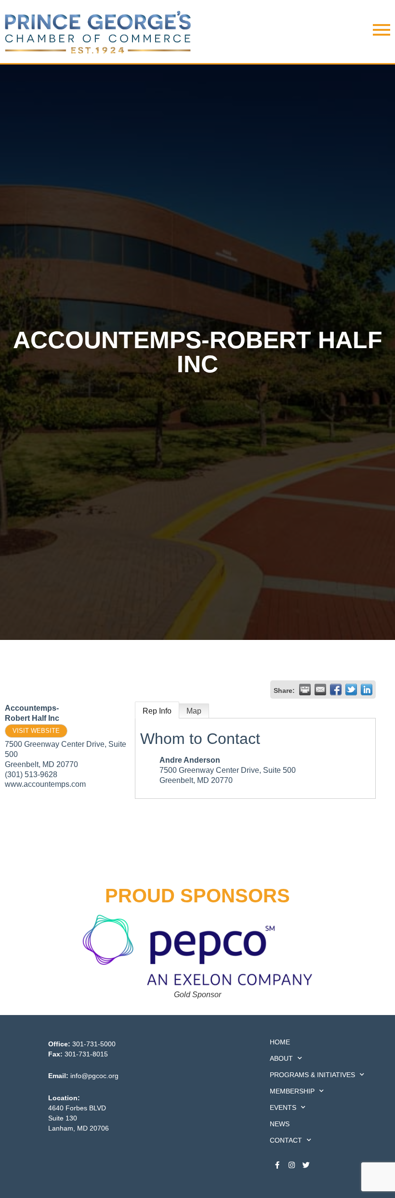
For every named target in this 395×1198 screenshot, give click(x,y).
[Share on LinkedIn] (366, 689)
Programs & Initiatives (312, 1075)
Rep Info (157, 711)
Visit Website (36, 730)
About (281, 1058)
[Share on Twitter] (351, 689)
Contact (286, 1140)
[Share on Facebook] (336, 689)
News (280, 1124)
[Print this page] (305, 689)
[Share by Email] (320, 689)
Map (193, 711)
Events (283, 1107)
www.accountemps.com (45, 784)
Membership (292, 1091)
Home (280, 1042)
